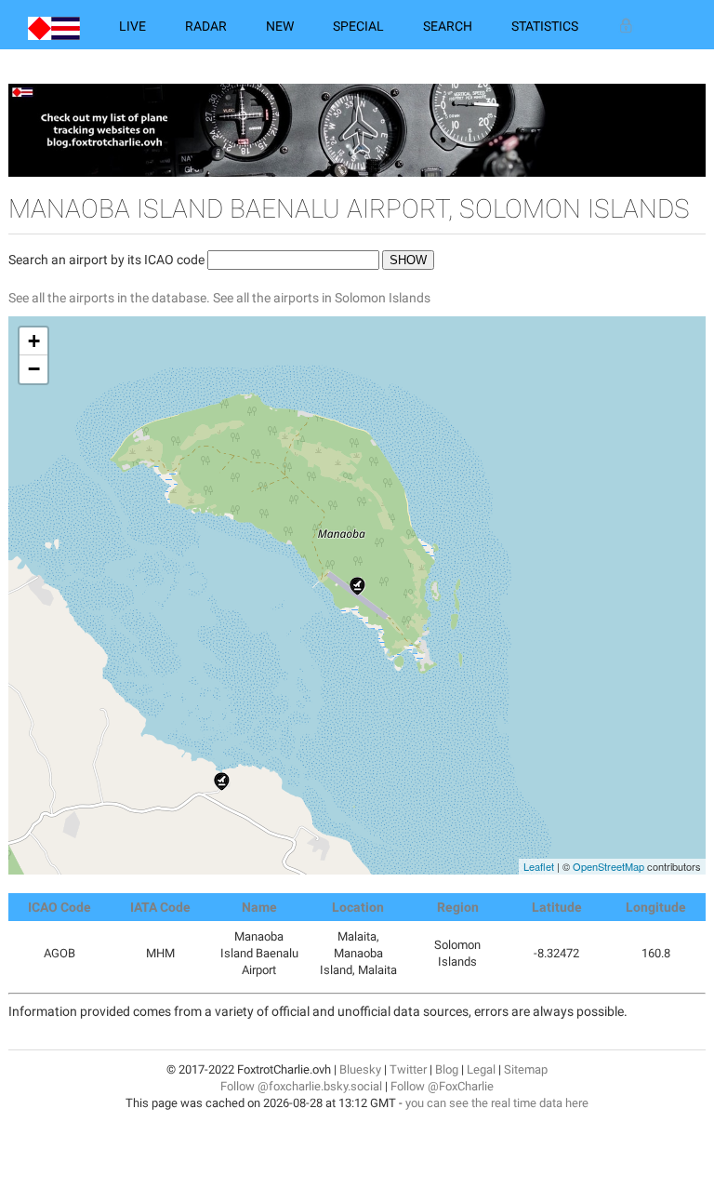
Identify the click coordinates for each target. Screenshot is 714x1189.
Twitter (408, 1069)
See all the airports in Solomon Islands (321, 297)
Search (447, 26)
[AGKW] (222, 781)
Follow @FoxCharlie (442, 1086)
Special (358, 26)
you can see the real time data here (496, 1103)
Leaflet (538, 866)
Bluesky (360, 1069)
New (280, 26)
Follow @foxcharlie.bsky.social (301, 1086)
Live (132, 26)
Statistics (544, 26)
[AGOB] (357, 586)
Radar (206, 26)
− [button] (34, 369)
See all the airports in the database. (110, 297)
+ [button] (34, 341)
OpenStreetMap (608, 866)
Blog (446, 1069)
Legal (481, 1069)
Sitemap (526, 1069)
